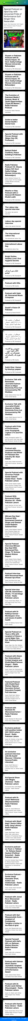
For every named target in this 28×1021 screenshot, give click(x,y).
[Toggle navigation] (25, 2)
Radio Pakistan (16, 1018)
